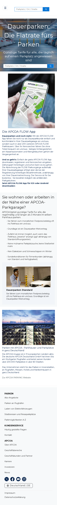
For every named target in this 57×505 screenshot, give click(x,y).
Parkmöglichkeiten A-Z (15, 420)
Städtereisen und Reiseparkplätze (20, 414)
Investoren (10, 467)
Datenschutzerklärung (15, 497)
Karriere (8, 461)
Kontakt (8, 435)
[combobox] (28, 9)
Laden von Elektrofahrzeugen (18, 409)
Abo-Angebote (11, 397)
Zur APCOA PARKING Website (16, 377)
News (7, 472)
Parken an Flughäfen (14, 403)
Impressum (10, 493)
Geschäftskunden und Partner (18, 456)
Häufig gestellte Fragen (16, 429)
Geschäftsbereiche (13, 450)
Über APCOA (11, 445)
